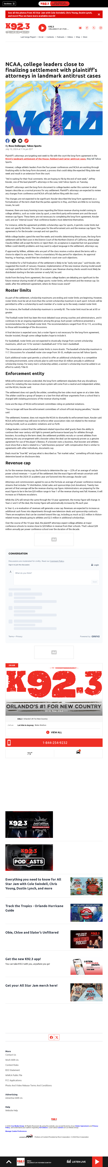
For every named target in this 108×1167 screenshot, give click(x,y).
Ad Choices (43, 1128)
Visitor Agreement (82, 1126)
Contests (50, 37)
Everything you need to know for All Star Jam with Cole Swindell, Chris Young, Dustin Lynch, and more (33, 884)
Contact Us (10, 1055)
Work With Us (12, 1060)
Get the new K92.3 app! (23, 959)
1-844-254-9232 (55, 743)
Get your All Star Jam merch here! (31, 985)
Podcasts (60, 37)
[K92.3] (54, 3)
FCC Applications (13, 1080)
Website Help (11, 1110)
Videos (70, 37)
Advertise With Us (14, 1098)
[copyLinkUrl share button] (26, 141)
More (85, 37)
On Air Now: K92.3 (54, 711)
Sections (8, 4)
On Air (41, 37)
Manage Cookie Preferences (16, 1131)
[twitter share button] (14, 141)
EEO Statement (12, 1070)
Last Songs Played (28, 37)
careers (61, 1128)
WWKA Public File (13, 1075)
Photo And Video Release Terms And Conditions (28, 1085)
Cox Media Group (17, 1126)
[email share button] (20, 141)
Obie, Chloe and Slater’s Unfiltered (31, 932)
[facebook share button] (7, 141)
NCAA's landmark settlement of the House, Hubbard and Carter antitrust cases (45, 159)
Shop (78, 37)
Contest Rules (12, 1065)
